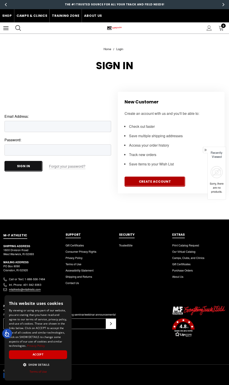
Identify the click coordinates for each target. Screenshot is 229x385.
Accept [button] (38, 354)
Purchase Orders (182, 270)
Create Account (155, 181)
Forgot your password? (67, 166)
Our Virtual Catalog (183, 251)
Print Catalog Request (185, 245)
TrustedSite (126, 245)
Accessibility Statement (79, 270)
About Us (93, 15)
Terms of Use (73, 264)
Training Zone (65, 15)
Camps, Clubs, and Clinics (188, 258)
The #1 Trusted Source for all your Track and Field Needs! (114, 4)
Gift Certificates (75, 245)
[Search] (18, 28)
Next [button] (223, 4)
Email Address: (16, 116)
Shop (7, 15)
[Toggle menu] (5, 28)
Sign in (23, 166)
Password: (12, 139)
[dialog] (38, 338)
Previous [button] (5, 4)
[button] (199, 328)
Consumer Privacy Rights (81, 251)
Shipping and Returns (79, 276)
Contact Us (72, 283)
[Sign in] (209, 28)
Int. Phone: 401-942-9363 (25, 285)
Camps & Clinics (32, 15)
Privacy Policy (74, 258)
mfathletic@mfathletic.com (25, 289)
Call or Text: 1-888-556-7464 (27, 279)
